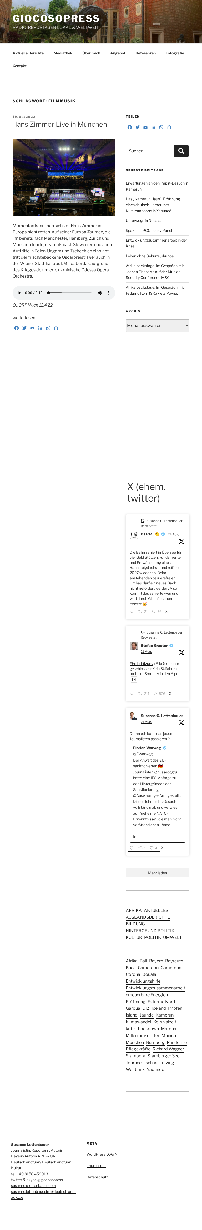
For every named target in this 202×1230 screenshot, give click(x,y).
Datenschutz (97, 1177)
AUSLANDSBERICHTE (148, 917)
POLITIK (152, 937)
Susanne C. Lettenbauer (162, 715)
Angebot (117, 53)
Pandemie (177, 1042)
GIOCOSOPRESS (56, 18)
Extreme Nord (161, 1001)
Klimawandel (138, 1021)
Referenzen (145, 53)
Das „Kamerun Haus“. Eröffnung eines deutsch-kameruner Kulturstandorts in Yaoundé (153, 205)
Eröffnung (135, 1001)
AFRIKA (134, 910)
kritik (131, 1028)
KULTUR (134, 937)
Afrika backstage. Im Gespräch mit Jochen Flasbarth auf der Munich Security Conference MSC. (155, 271)
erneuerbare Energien (147, 994)
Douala (149, 974)
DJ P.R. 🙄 (150, 534)
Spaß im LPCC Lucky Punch (149, 230)
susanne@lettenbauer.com (33, 1185)
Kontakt (20, 66)
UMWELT (172, 937)
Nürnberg (155, 1042)
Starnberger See (163, 1055)
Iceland (159, 1008)
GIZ (145, 1008)
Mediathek (63, 53)
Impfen (175, 1008)
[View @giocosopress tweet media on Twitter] (134, 679)
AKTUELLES (156, 910)
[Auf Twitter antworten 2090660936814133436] (132, 693)
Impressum (96, 1165)
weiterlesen (24, 317)
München (135, 1042)
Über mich (91, 53)
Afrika (132, 960)
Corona (133, 974)
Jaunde (147, 1015)
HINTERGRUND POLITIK (150, 930)
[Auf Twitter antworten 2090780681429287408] (132, 848)
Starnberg (135, 1055)
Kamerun (165, 1015)
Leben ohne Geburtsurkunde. (150, 256)
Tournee (134, 1062)
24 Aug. (173, 534)
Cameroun (171, 967)
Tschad (151, 1062)
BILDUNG (135, 923)
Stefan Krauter (154, 645)
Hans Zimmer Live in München (59, 124)
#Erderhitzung (141, 663)
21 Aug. (146, 652)
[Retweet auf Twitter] (142, 521)
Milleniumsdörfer (142, 1035)
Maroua (168, 1028)
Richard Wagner (168, 1049)
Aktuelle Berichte (28, 53)
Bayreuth (174, 960)
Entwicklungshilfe (143, 981)
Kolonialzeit (164, 1021)
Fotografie (175, 53)
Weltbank (135, 1069)
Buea (131, 967)
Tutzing (167, 1062)
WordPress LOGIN (102, 1154)
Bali (143, 960)
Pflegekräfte (138, 1049)
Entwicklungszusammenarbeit (155, 988)
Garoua (133, 1008)
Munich (168, 1035)
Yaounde (155, 1069)
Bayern (156, 960)
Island (132, 1015)
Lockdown (148, 1028)
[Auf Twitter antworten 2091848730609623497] (132, 611)
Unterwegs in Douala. (143, 220)
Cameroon (148, 967)
